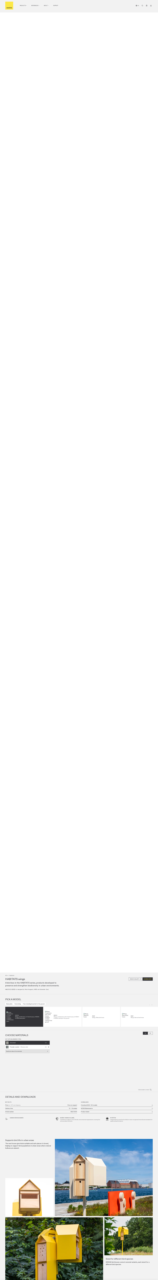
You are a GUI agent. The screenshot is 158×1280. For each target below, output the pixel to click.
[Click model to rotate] (117, 1061)
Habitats (11, 975)
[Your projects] (151, 5)
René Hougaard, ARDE (31, 989)
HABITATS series (10, 989)
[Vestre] (9, 6)
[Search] (142, 5)
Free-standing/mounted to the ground (34, 1004)
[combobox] (27, 1047)
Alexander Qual (44, 989)
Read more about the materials (28, 1051)
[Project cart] (146, 5)
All (6, 975)
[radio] (24, 1017)
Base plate (9, 1004)
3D (145, 1033)
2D (150, 1033)
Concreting (17, 1004)
